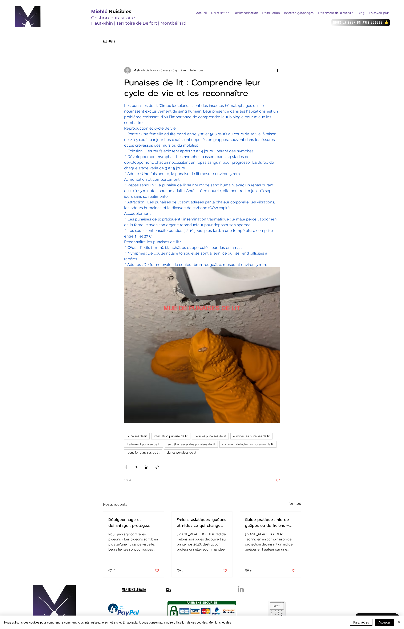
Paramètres (361, 622)
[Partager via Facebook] (126, 467)
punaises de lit (137, 436)
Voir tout (295, 503)
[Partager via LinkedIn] (147, 467)
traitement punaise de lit (144, 444)
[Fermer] (398, 622)
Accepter (384, 622)
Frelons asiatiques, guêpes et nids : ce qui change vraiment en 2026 (201, 522)
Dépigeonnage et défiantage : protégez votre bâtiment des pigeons (128, 522)
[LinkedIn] (241, 589)
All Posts (109, 41)
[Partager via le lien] (157, 467)
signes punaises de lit (181, 452)
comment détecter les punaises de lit (248, 444)
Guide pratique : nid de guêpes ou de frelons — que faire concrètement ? (268, 522)
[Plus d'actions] (277, 70)
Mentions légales (220, 622)
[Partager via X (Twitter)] (136, 467)
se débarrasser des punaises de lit (191, 444)
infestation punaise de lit (171, 436)
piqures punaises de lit (210, 436)
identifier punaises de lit (143, 452)
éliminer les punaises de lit (251, 436)
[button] (220, 13)
